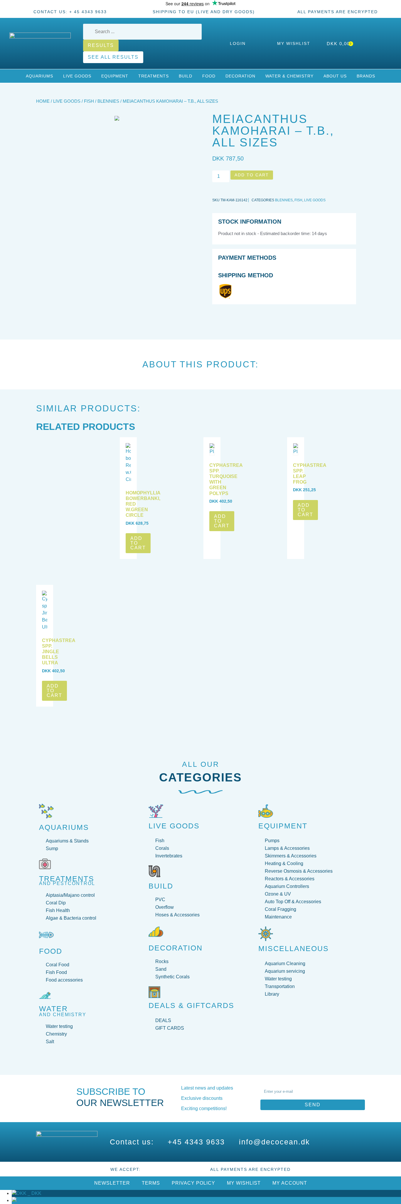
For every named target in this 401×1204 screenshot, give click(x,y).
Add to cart (252, 175)
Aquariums (39, 76)
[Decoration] (156, 931)
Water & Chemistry (289, 76)
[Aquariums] (46, 811)
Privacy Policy (193, 1183)
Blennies (108, 101)
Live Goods (77, 76)
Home (43, 101)
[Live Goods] (156, 811)
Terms (151, 1183)
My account (289, 1183)
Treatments (153, 76)
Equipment (114, 76)
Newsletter (112, 1183)
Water (53, 1008)
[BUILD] (154, 871)
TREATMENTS (66, 878)
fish (89, 101)
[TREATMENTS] (45, 864)
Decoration (240, 76)
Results (101, 45)
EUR (34, 1200)
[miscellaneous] (265, 933)
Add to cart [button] (138, 543)
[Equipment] (265, 811)
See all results (113, 57)
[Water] (45, 995)
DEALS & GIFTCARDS (191, 1005)
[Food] (46, 935)
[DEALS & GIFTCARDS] (154, 992)
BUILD (161, 886)
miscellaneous (293, 948)
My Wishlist (244, 1183)
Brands (366, 76)
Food (208, 76)
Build (185, 76)
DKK (33, 1193)
